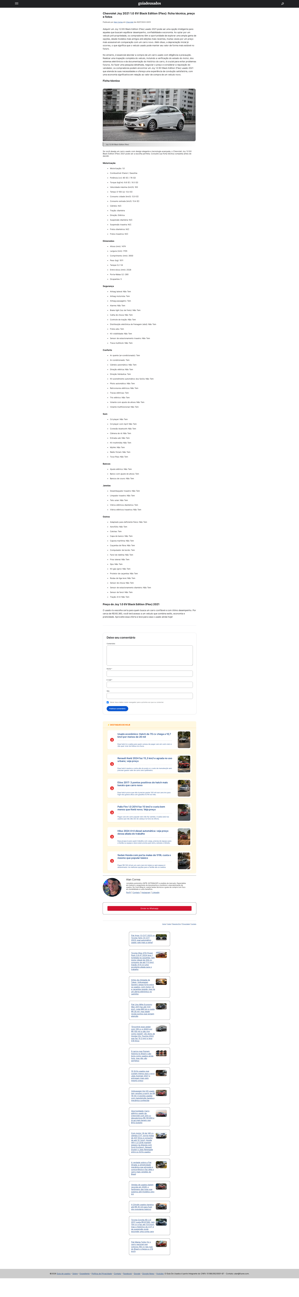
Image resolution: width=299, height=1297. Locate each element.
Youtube (160, 1273)
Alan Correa (118, 22)
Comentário (111, 644)
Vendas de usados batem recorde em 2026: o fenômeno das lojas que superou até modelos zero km (142, 1189)
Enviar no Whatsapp (149, 908)
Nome (109, 669)
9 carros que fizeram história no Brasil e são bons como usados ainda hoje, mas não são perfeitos (142, 1056)
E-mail (109, 680)
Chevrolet (129, 22)
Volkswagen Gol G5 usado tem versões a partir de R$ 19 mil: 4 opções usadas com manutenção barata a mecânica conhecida (143, 1096)
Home (164, 924)
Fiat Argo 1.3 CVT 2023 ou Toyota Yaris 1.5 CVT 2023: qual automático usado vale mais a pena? (143, 939)
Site (108, 691)
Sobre (169, 924)
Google (137, 1273)
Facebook (127, 1273)
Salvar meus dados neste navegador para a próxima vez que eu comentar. (137, 702)
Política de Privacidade (102, 1273)
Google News (148, 1273)
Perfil (128, 892)
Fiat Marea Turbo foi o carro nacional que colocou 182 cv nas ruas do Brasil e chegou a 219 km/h (142, 1247)
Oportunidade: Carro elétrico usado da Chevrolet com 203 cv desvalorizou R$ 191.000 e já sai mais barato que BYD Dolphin (142, 1117)
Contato (136, 892)
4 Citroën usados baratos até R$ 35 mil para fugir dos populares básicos (142, 1206)
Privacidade (186, 924)
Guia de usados (63, 1273)
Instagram (146, 892)
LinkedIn (155, 892)
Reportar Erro (176, 924)
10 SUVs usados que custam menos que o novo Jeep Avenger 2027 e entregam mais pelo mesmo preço (143, 1076)
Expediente (85, 1273)
